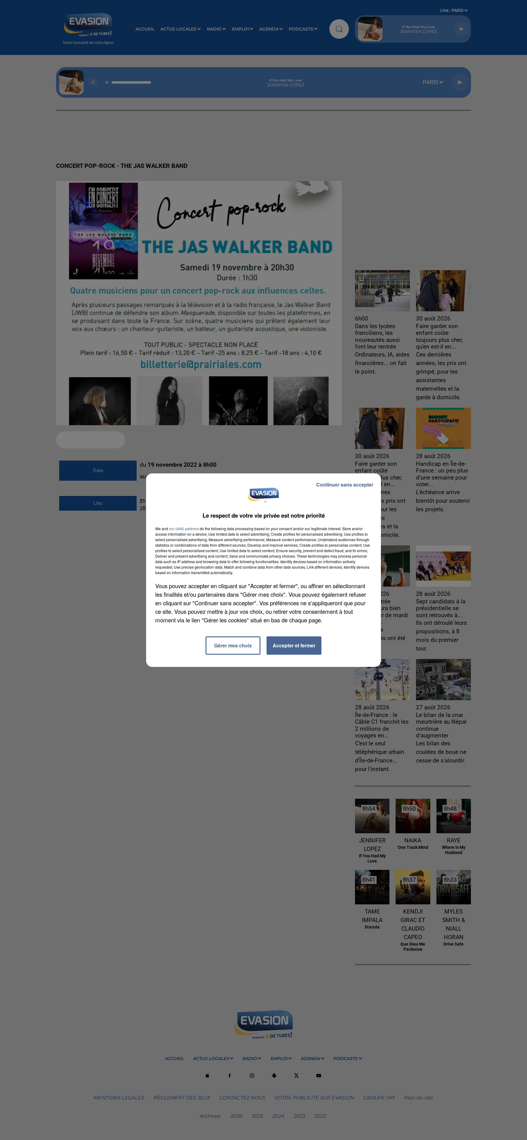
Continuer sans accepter (344, 484)
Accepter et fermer (294, 645)
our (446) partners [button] (184, 528)
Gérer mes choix (233, 645)
